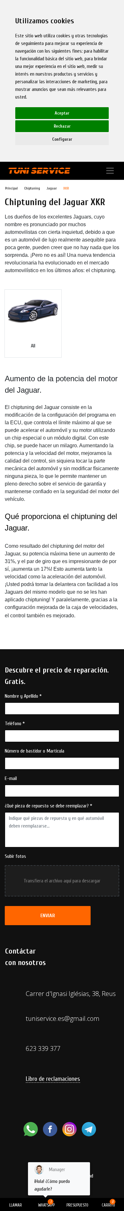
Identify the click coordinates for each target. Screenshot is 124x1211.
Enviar (47, 915)
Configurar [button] (62, 139)
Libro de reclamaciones (53, 1078)
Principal (11, 188)
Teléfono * (15, 723)
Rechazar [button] (62, 126)
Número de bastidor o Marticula (34, 751)
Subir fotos (15, 856)
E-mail (11, 778)
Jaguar (51, 188)
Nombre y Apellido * (23, 696)
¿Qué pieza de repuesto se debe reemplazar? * (48, 806)
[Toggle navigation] (110, 170)
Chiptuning (32, 188)
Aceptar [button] (62, 113)
